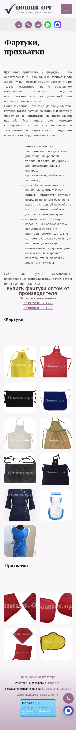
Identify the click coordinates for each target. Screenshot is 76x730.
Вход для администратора (38, 677)
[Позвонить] (68, 698)
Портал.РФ (54, 682)
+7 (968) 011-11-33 (38, 308)
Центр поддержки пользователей (38, 694)
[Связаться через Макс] (68, 711)
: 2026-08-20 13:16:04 (57, 688)
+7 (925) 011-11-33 (38, 303)
